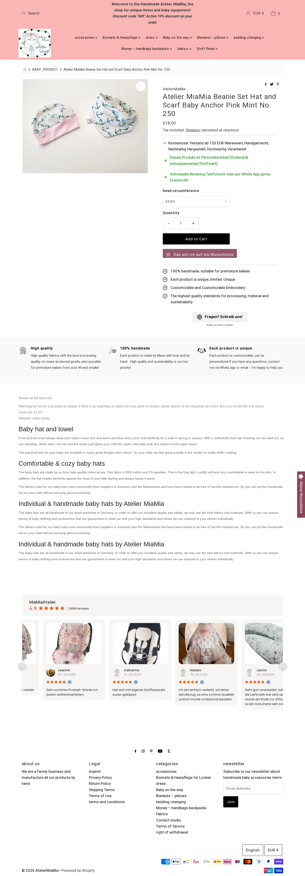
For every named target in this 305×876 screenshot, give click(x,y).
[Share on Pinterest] (278, 84)
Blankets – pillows (212, 38)
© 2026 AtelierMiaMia (40, 870)
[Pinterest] (151, 751)
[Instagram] (143, 751)
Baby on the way (176, 38)
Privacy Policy (100, 777)
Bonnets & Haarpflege (120, 38)
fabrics (183, 49)
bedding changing (248, 38)
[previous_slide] (22, 666)
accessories (85, 38)
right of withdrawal (172, 832)
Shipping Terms (102, 790)
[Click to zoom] (141, 86)
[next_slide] (282, 666)
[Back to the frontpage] (26, 69)
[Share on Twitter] (272, 84)
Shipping (193, 130)
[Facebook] (135, 751)
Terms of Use (100, 796)
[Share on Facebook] (266, 84)
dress (151, 38)
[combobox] (63, 13)
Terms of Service (170, 826)
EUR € (258, 13)
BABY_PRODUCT (45, 69)
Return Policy (100, 783)
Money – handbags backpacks (145, 49)
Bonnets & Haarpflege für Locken (183, 777)
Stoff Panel (206, 49)
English (253, 850)
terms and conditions (107, 802)
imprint (95, 771)
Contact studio (168, 820)
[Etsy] (169, 751)
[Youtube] (160, 751)
